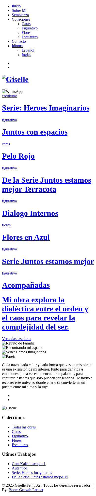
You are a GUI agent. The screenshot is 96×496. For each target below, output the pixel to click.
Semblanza (20, 15)
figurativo (9, 120)
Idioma (17, 46)
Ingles (26, 55)
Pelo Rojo (18, 156)
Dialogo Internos (30, 213)
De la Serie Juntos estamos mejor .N (40, 477)
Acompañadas (26, 285)
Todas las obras (24, 427)
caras (6, 144)
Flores (26, 32)
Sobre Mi (19, 10)
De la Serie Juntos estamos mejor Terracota (46, 184)
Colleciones (21, 19)
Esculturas (30, 37)
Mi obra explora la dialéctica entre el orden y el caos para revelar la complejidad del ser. (45, 313)
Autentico (19, 468)
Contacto (19, 41)
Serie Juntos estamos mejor (48, 261)
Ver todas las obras (16, 339)
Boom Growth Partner (26, 490)
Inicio (16, 6)
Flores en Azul (26, 237)
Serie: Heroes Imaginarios (45, 107)
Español (28, 50)
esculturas (9, 96)
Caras (26, 24)
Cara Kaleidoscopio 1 (29, 464)
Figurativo (30, 28)
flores (6, 225)
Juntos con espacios (34, 131)
